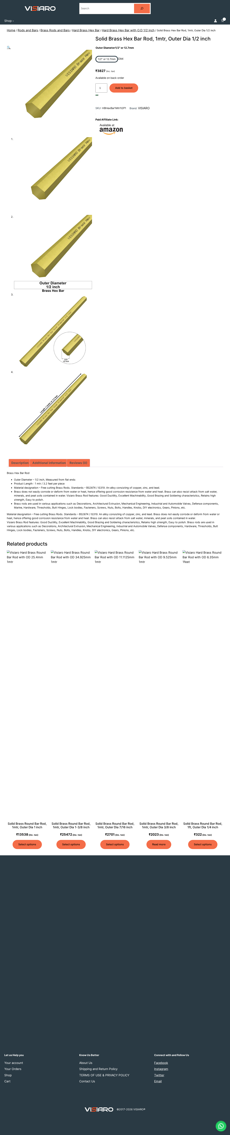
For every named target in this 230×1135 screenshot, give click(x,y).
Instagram (161, 1069)
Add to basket (123, 87)
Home (11, 30)
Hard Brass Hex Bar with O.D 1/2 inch (128, 30)
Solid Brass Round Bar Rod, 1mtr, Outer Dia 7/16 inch (114, 825)
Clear (120, 58)
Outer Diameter (115, 47)
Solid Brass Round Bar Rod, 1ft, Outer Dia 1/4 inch (202, 825)
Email (158, 1081)
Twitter (159, 1075)
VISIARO (144, 108)
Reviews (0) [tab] (78, 463)
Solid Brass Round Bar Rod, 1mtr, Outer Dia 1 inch (27, 825)
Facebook (161, 1063)
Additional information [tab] (49, 463)
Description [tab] (20, 463)
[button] (9, 47)
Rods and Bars (28, 30)
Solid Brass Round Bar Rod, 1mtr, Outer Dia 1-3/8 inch (71, 825)
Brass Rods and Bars (55, 30)
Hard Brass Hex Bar (86, 30)
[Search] (142, 8)
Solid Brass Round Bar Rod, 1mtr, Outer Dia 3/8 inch (158, 825)
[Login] (215, 21)
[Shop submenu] (13, 20)
